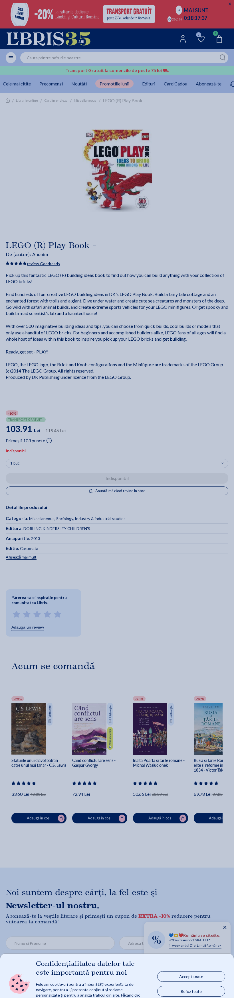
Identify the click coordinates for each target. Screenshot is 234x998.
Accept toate (191, 976)
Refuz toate (191, 991)
